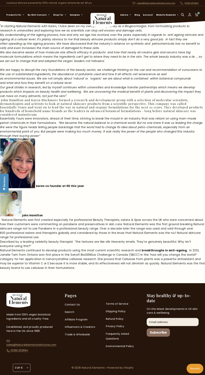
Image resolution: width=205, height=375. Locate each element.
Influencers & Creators (80, 327)
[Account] (190, 15)
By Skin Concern (37, 14)
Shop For (58, 14)
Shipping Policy (116, 311)
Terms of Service (117, 304)
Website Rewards (166, 14)
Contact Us (72, 304)
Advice (124, 14)
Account (148, 14)
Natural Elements (93, 368)
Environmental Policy (120, 346)
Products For (13, 14)
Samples (75, 14)
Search (69, 312)
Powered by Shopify (120, 368)
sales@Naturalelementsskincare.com (156, 3)
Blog (137, 14)
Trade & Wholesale (77, 334)
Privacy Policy (115, 326)
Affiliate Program (76, 319)
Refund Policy (115, 319)
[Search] (182, 17)
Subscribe (158, 332)
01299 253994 (191, 3)
